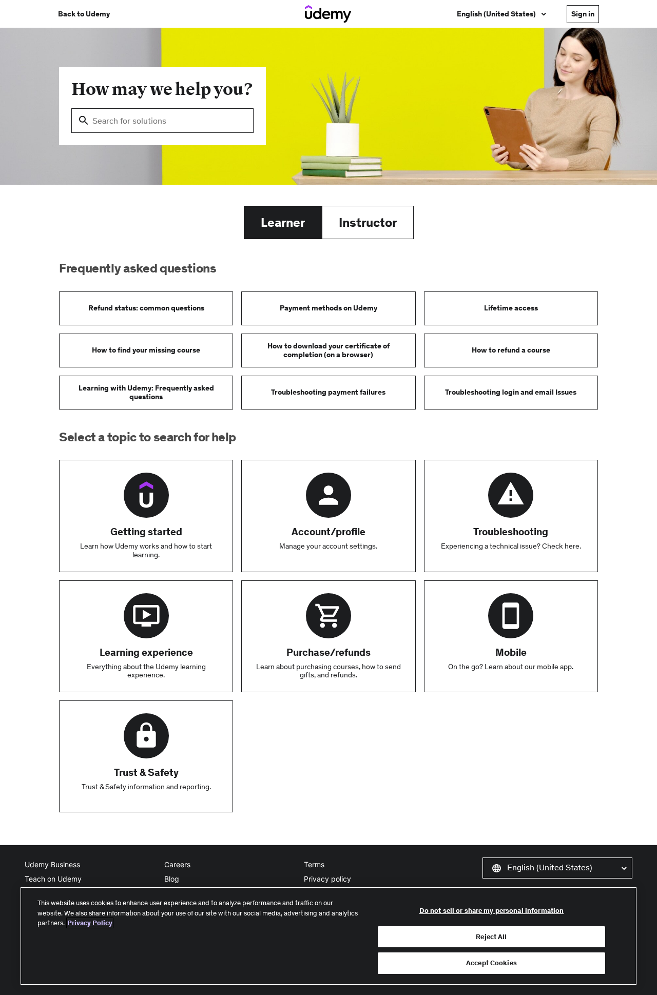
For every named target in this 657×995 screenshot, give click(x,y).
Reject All (491, 936)
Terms (314, 864)
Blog (171, 878)
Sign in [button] (582, 13)
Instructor (368, 222)
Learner (283, 222)
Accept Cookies (491, 963)
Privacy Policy (89, 923)
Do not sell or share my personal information (491, 910)
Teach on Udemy (53, 878)
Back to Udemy (84, 13)
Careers (177, 864)
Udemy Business (52, 864)
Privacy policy (327, 878)
